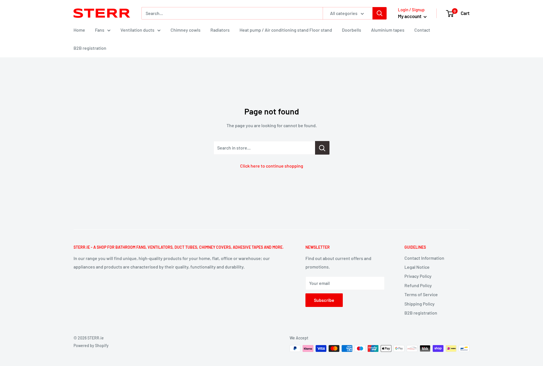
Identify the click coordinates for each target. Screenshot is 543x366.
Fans (99, 30)
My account (410, 16)
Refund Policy (418, 285)
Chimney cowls (186, 30)
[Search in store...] (322, 148)
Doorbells (351, 30)
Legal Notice (417, 267)
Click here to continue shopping (271, 165)
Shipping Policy (419, 303)
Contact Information (424, 258)
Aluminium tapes (387, 30)
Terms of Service (421, 294)
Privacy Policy (418, 276)
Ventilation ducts (137, 30)
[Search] (379, 13)
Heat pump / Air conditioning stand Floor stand (286, 30)
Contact (422, 30)
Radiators (220, 30)
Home (79, 30)
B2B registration (90, 48)
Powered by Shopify (91, 345)
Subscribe (324, 300)
